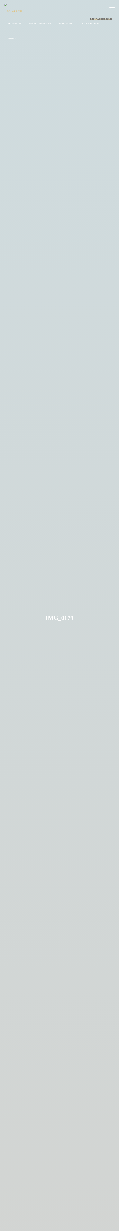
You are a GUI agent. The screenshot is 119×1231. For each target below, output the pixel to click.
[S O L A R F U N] (13, 8)
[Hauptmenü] (112, 8)
